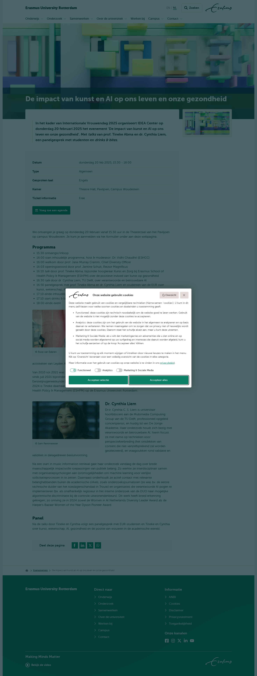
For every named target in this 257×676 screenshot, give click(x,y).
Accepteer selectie (98, 380)
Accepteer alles (158, 380)
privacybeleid (167, 363)
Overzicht (170, 295)
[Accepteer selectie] (184, 295)
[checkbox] (80, 370)
